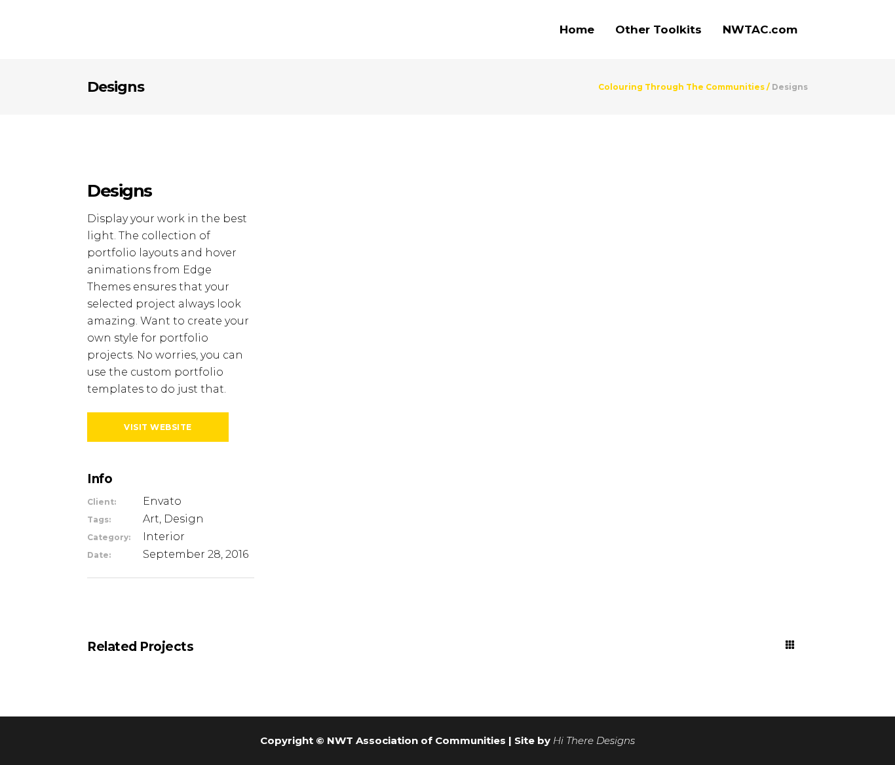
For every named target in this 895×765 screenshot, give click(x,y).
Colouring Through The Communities (681, 87)
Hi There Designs (594, 740)
